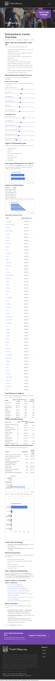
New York (8, 243)
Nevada (7, 272)
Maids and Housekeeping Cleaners (16, 600)
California (8, 227)
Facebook (44, 650)
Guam (7, 389)
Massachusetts (9, 230)
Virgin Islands (9, 358)
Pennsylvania (9, 323)
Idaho (7, 345)
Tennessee (8, 304)
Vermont (8, 237)
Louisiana (8, 383)
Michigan (8, 329)
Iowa (7, 367)
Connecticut (8, 253)
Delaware (8, 288)
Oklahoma (8, 373)
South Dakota (9, 354)
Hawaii (7, 240)
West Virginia (9, 377)
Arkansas (8, 364)
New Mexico (9, 307)
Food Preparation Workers (14, 588)
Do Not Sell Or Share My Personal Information (13, 675)
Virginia (7, 281)
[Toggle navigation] (49, 3)
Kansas (7, 370)
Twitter (44, 656)
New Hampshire (9, 275)
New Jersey (8, 262)
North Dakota (9, 297)
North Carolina (9, 319)
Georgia (8, 313)
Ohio (7, 326)
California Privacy (22, 673)
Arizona (7, 256)
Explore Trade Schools (37, 635)
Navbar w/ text (13, 4)
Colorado (8, 234)
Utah (7, 294)
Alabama (8, 361)
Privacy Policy (14, 673)
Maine (7, 259)
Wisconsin (8, 351)
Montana (8, 342)
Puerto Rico (8, 386)
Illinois (7, 250)
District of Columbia (10, 224)
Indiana (7, 338)
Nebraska (8, 332)
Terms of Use (28, 675)
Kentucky (8, 348)
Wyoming (8, 335)
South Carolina (9, 316)
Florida (7, 300)
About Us (5, 673)
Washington (8, 221)
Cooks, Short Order (12, 586)
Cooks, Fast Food (12, 585)
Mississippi (8, 380)
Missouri (8, 291)
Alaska (7, 269)
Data (9, 673)
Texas (7, 310)
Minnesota (8, 278)
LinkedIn (44, 653)
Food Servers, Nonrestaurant (14, 592)
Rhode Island (9, 265)
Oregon (7, 246)
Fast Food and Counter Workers (15, 590)
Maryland (8, 285)
